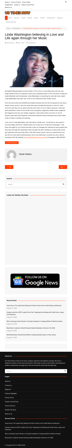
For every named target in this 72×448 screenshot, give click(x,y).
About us (7, 2)
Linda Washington (12, 142)
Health (23, 18)
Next (61, 167)
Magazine (60, 18)
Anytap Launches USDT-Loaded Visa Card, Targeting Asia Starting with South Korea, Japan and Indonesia (35, 313)
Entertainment (51, 18)
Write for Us (8, 7)
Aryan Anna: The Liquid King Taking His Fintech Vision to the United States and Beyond (34, 305)
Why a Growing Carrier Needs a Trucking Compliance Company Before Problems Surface (35, 321)
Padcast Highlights (11, 393)
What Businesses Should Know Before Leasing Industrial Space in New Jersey (31, 335)
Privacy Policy (26, 2)
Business (16, 18)
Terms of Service (16, 2)
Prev (10, 167)
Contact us (17, 5)
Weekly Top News (11, 22)
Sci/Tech (42, 18)
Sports (36, 18)
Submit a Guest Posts (27, 5)
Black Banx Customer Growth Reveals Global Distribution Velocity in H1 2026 (31, 328)
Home (10, 18)
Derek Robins (10, 43)
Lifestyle (29, 18)
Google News (9, 5)
